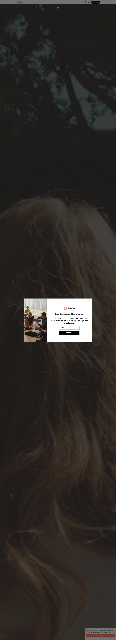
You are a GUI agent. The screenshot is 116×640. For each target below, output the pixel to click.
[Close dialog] (90, 300)
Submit (69, 333)
